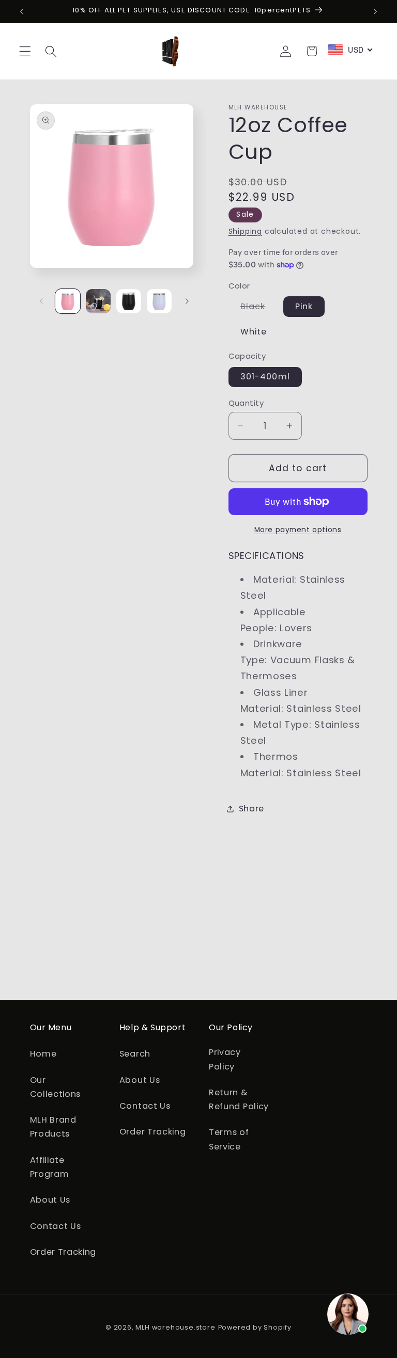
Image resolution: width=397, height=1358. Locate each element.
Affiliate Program (49, 1167)
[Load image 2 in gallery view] (98, 301)
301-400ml (265, 376)
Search (134, 1054)
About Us (50, 1200)
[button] (25, 51)
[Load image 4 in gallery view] (159, 301)
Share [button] (251, 808)
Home (43, 1054)
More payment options (298, 530)
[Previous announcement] (21, 11)
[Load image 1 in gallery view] (67, 301)
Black (259, 308)
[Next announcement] (375, 11)
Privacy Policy (225, 1059)
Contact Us (55, 1226)
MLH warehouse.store (175, 1327)
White (253, 332)
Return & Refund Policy (239, 1099)
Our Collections (55, 1087)
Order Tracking (63, 1252)
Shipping (245, 231)
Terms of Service (229, 1139)
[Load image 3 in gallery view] (128, 301)
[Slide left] (41, 301)
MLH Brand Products (53, 1127)
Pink (304, 306)
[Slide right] (187, 301)
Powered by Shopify (255, 1327)
